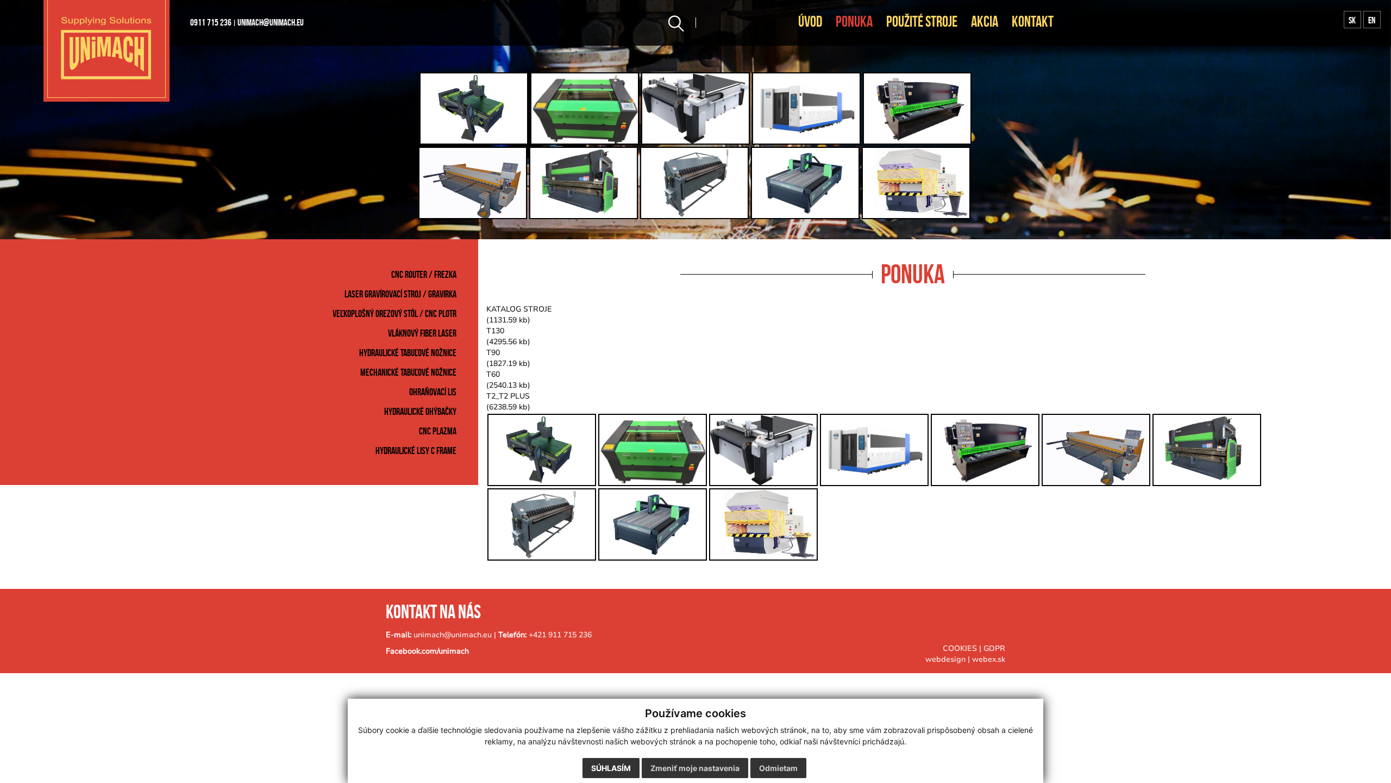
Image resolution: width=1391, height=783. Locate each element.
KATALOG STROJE (519, 309)
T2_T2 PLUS (508, 396)
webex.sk (988, 659)
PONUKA (854, 21)
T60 (493, 374)
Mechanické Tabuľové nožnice (408, 372)
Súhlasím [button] (611, 768)
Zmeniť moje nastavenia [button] (695, 768)
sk (1352, 20)
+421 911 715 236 (560, 635)
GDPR (994, 648)
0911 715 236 (210, 22)
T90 (493, 352)
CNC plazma (437, 431)
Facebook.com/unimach (427, 651)
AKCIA (984, 21)
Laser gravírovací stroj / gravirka (400, 294)
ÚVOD (810, 21)
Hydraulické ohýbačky (420, 411)
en (1371, 20)
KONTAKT (1033, 21)
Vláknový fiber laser (422, 333)
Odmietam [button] (778, 768)
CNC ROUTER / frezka (423, 274)
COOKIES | (963, 648)
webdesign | (947, 659)
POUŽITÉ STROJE (921, 21)
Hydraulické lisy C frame (415, 450)
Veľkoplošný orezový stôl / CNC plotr (394, 313)
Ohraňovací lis (432, 392)
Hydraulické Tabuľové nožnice (407, 352)
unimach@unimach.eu (270, 22)
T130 (495, 331)
